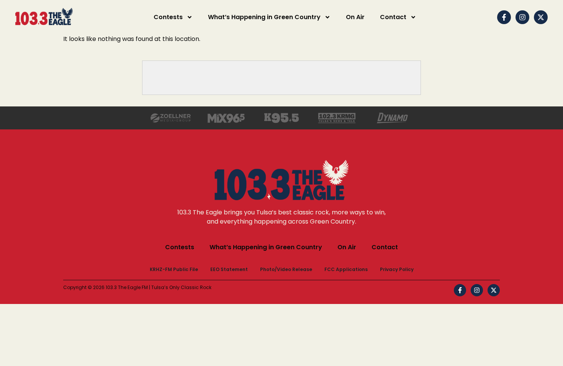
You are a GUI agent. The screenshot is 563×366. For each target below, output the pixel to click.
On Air (355, 17)
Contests (168, 17)
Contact (393, 17)
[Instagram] (522, 17)
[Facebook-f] (504, 17)
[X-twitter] (541, 17)
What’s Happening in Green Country (264, 17)
